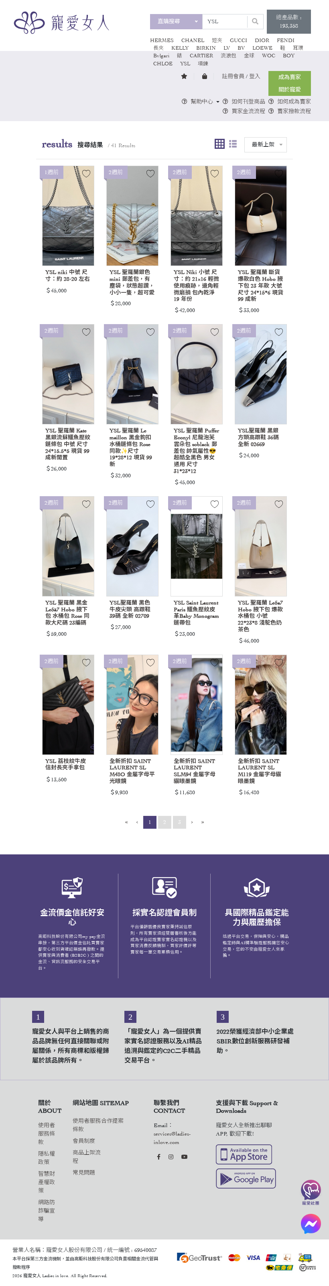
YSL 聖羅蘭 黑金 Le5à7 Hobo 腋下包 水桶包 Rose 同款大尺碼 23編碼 (67, 612)
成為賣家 (289, 77)
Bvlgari (161, 56)
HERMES (162, 40)
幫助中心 (202, 101)
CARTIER (201, 56)
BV (241, 48)
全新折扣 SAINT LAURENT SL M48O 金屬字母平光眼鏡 (132, 771)
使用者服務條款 (46, 1134)
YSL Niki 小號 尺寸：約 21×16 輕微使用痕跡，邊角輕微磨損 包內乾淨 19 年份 (196, 285)
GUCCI (238, 40)
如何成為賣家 (294, 101)
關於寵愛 (289, 89)
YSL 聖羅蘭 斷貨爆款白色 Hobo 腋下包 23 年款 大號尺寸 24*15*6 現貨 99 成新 (260, 285)
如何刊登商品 (248, 101)
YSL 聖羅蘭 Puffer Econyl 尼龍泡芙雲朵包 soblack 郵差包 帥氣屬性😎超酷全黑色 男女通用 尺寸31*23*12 (196, 451)
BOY (288, 56)
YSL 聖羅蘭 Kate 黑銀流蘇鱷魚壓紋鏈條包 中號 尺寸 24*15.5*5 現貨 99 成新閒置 (67, 444)
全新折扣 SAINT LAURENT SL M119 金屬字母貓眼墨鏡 (259, 771)
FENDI (285, 40)
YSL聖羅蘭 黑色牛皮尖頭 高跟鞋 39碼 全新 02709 (130, 609)
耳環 (298, 48)
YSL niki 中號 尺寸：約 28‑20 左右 (67, 275)
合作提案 (112, 1121)
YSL (185, 64)
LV (226, 48)
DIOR (262, 40)
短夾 (217, 40)
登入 (254, 76)
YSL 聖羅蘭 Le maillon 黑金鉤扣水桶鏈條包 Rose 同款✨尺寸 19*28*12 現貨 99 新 (131, 447)
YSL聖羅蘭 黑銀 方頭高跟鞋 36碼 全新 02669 (258, 437)
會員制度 (84, 1141)
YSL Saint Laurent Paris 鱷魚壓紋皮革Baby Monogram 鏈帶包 (196, 612)
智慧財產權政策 (46, 1182)
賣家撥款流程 (294, 111)
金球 (249, 56)
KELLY (180, 48)
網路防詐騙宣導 (46, 1211)
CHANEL (192, 40)
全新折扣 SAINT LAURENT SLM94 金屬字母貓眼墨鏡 (194, 771)
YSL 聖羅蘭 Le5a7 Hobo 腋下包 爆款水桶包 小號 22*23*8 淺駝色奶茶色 (260, 616)
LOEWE (262, 48)
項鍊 (203, 64)
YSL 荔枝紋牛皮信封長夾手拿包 (65, 764)
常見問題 (84, 1172)
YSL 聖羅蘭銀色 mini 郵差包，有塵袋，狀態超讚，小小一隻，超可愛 (132, 282)
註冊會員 (233, 76)
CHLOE (163, 64)
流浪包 (228, 56)
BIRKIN (206, 48)
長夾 (158, 48)
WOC (268, 56)
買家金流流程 (248, 111)
